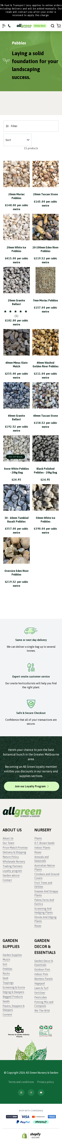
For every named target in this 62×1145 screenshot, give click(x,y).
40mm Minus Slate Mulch (16, 364)
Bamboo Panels (43, 978)
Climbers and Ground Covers (46, 876)
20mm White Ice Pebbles (16, 249)
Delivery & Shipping (14, 852)
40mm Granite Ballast (16, 417)
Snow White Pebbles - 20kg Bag (16, 470)
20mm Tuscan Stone (45, 194)
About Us (8, 838)
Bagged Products (13, 996)
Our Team (8, 842)
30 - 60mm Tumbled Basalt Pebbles (16, 519)
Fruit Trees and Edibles (43, 884)
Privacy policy (45, 1081)
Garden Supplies (12, 954)
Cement (7, 1014)
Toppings (8, 982)
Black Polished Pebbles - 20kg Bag (45, 470)
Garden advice (11, 875)
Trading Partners (12, 866)
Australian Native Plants (44, 867)
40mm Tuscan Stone (45, 415)
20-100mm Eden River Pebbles (46, 249)
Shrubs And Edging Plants (45, 919)
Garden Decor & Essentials (43, 962)
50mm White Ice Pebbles (45, 519)
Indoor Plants (42, 847)
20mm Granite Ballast (16, 302)
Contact (7, 880)
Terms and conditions (21, 1081)
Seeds (6, 1001)
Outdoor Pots (42, 969)
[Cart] (59, 26)
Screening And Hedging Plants (43, 910)
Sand (5, 978)
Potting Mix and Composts (43, 1003)
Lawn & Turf (41, 988)
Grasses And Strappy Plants (46, 893)
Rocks (6, 973)
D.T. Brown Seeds (44, 842)
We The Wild (42, 1010)
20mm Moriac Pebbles (16, 196)
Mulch (6, 959)
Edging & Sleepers (13, 991)
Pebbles (7, 968)
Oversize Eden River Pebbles (16, 572)
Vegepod (39, 983)
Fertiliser (39, 992)
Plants (38, 838)
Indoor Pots (41, 974)
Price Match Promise (15, 847)
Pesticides (40, 997)
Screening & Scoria (14, 987)
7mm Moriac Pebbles (45, 300)
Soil (5, 964)
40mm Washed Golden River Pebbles (46, 364)
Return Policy (11, 856)
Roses (37, 852)
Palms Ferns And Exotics (44, 901)
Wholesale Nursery (14, 861)
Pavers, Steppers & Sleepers (13, 1007)
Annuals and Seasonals (41, 858)
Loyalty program (12, 870)
